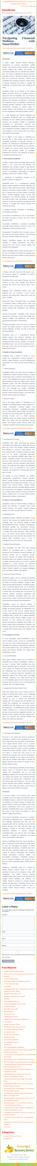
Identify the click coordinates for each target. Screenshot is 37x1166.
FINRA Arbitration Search (11, 1016)
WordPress (12, 1164)
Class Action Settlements (11, 1039)
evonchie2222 (27, 13)
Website (4, 945)
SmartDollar (7, 986)
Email (4, 938)
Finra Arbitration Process (11, 1042)
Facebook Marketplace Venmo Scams (15, 1004)
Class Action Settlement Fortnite (13, 1029)
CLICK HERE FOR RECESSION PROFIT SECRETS (17, 48)
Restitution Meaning (9, 1006)
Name (4, 931)
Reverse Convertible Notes (11, 1034)
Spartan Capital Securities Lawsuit (14, 971)
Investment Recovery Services (12, 1136)
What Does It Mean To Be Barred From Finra (17, 981)
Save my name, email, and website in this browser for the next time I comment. (18, 956)
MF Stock (7, 999)
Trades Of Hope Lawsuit (11, 979)
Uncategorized (8, 1138)
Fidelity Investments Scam (11, 1024)
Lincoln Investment (9, 1014)
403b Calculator (8, 1011)
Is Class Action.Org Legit (28, 6)
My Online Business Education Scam (14, 1027)
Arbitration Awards (9, 1037)
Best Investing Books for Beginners (14, 1047)
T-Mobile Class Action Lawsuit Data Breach (16, 1019)
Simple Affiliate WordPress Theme (25, 1164)
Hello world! (7, 1127)
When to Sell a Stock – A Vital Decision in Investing (19, 1059)
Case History (7, 1022)
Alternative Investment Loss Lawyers (14, 996)
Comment (5, 914)
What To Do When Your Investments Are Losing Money (20, 1062)
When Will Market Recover (11, 1001)
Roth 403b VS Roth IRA (11, 1009)
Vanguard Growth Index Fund (12, 994)
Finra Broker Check (9, 1032)
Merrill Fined (7, 1044)
